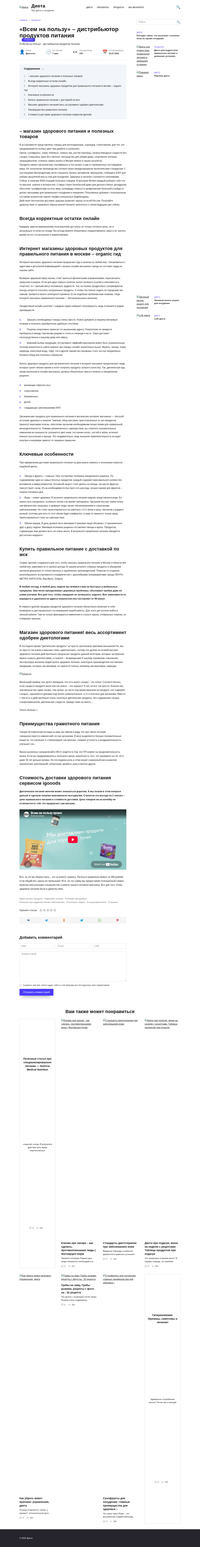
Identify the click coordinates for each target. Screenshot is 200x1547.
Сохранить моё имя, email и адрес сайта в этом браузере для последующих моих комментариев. (66, 985)
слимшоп (113, 902)
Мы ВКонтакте (136, 7)
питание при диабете (76, 898)
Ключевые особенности (41, 95)
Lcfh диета (159, 319)
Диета (38, 6)
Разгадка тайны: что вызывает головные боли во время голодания (158, 37)
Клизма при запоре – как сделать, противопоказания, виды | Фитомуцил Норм (78, 1248)
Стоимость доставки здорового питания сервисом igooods (60, 114)
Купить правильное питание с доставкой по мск (54, 100)
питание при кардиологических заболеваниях (43, 902)
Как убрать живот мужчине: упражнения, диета (34, 1502)
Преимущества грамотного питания (47, 109)
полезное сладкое (76, 902)
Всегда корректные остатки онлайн (47, 81)
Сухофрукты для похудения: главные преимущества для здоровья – (116, 1504)
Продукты (118, 7)
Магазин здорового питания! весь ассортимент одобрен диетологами (65, 104)
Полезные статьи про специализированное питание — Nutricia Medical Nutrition (37, 1064)
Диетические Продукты (32, 898)
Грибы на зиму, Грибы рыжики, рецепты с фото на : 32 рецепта (77, 1289)
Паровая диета (162, 76)
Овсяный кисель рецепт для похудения (166, 301)
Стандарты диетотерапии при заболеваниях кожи (119, 1245)
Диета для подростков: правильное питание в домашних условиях (166, 53)
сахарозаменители (97, 902)
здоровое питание (54, 898)
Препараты (103, 7)
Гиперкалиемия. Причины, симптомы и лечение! (162, 1319)
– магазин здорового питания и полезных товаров (55, 76)
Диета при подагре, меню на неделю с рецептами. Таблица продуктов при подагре (161, 1248)
